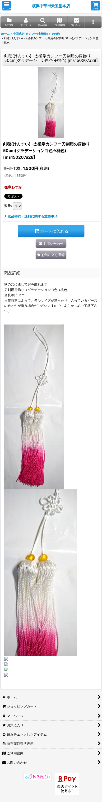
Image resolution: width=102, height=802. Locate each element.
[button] (6, 5)
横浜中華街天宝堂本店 (51, 5)
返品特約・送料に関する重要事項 (33, 216)
